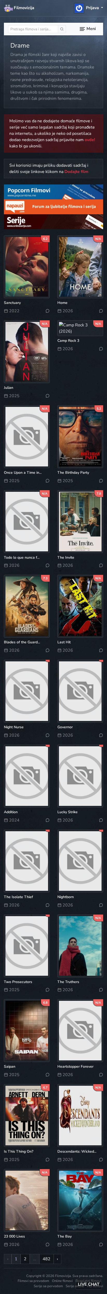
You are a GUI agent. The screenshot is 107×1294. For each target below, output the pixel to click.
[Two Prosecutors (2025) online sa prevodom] (26, 945)
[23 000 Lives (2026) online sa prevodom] (26, 1200)
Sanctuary (12, 302)
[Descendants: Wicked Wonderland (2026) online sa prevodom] (80, 1115)
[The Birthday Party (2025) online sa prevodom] (80, 436)
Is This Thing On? (18, 1151)
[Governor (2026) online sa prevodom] (80, 691)
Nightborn (65, 896)
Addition (11, 812)
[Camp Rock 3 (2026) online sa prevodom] (80, 328)
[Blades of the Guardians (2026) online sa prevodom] (26, 606)
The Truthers (68, 981)
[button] (88, 8)
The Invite (65, 557)
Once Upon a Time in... (23, 472)
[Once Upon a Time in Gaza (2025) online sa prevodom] (26, 436)
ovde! (90, 140)
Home (62, 302)
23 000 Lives (14, 1236)
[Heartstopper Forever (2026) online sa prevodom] (80, 1030)
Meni (90, 29)
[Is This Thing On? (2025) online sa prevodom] (26, 1115)
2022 (13, 311)
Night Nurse (14, 727)
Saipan (9, 1066)
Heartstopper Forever (75, 1066)
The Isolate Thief (18, 896)
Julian (8, 387)
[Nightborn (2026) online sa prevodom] (80, 861)
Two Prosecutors (18, 981)
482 (46, 1259)
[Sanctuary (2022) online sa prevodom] (26, 266)
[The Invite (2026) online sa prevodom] (80, 521)
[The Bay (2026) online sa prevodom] (80, 1200)
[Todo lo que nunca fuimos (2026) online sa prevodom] (26, 521)
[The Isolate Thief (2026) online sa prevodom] (26, 861)
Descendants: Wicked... (76, 1151)
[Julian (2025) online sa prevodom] (26, 351)
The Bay (64, 1236)
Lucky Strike (67, 812)
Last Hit (64, 642)
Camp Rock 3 (68, 340)
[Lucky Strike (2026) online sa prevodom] (80, 776)
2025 (13, 396)
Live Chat (88, 1284)
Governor (65, 727)
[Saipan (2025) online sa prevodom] (26, 1030)
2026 (67, 311)
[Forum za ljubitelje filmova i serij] (53, 206)
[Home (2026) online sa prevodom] (80, 266)
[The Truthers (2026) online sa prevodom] (80, 945)
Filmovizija (23, 8)
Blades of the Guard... (22, 642)
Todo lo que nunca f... (21, 557)
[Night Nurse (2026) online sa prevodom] (26, 691)
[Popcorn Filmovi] (53, 191)
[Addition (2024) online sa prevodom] (26, 776)
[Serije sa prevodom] (53, 221)
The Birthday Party (73, 472)
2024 (13, 820)
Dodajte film (76, 172)
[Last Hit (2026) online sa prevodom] (80, 606)
